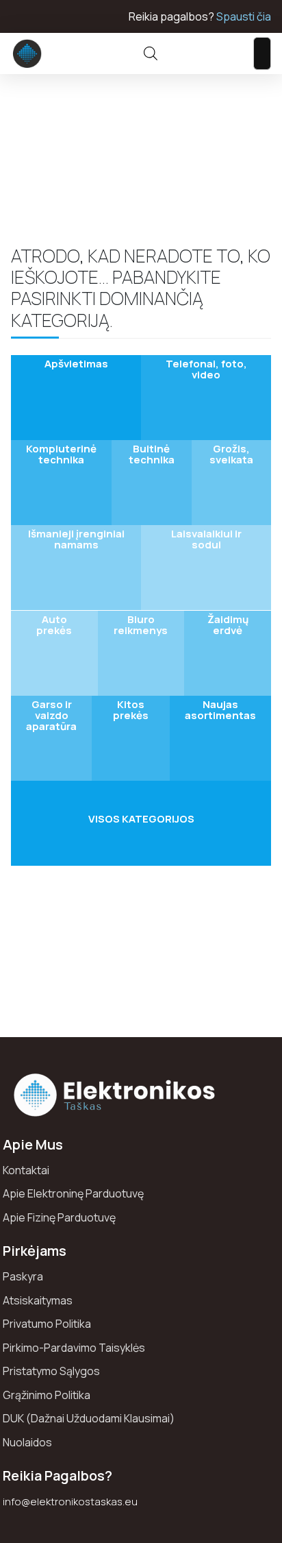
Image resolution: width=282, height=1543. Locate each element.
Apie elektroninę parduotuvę (73, 1193)
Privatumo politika (47, 1323)
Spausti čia (243, 16)
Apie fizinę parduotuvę (59, 1217)
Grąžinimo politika (46, 1394)
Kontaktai (26, 1170)
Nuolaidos (27, 1442)
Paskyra (23, 1276)
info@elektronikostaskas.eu (70, 1501)
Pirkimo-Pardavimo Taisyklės (74, 1347)
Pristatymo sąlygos (51, 1370)
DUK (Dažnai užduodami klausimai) (89, 1418)
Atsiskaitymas (38, 1300)
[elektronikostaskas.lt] (27, 53)
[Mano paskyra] (191, 53)
